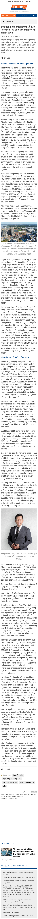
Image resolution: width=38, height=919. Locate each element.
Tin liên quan (8, 844)
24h (13, 15)
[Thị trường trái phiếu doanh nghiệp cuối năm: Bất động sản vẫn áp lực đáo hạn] (8, 856)
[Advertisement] (19, 820)
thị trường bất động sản (11, 779)
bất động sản (18, 775)
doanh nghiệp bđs (27, 782)
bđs (4, 786)
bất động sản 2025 (10, 782)
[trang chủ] (19, 10)
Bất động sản (9, 21)
